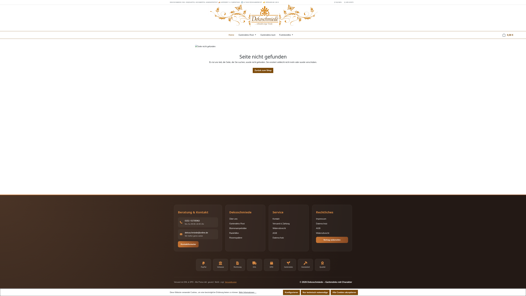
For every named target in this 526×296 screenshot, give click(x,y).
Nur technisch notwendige (315, 292)
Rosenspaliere (235, 238)
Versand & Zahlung (281, 223)
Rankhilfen (234, 233)
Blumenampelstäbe (238, 228)
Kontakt (276, 219)
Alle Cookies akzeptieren (344, 292)
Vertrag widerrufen (332, 240)
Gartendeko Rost (237, 223)
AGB (275, 233)
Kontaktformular (188, 244)
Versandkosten (231, 282)
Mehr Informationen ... (247, 292)
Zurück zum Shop (263, 70)
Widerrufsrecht (279, 228)
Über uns (233, 219)
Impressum (321, 219)
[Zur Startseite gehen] (263, 16)
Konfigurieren (291, 292)
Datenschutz (278, 238)
